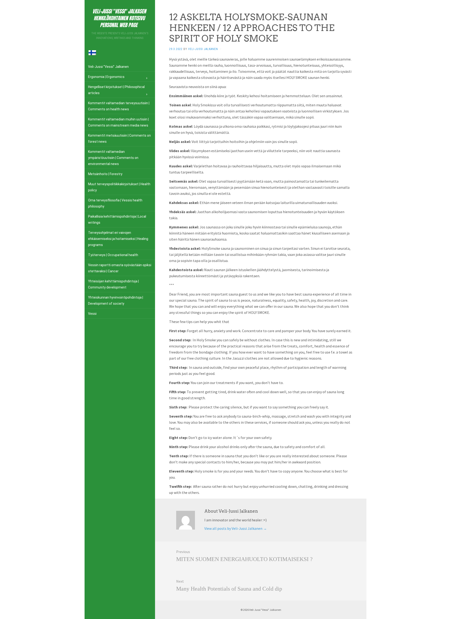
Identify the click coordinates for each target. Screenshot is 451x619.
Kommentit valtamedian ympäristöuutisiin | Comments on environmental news (113, 158)
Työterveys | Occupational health (113, 255)
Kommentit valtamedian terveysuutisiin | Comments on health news (118, 106)
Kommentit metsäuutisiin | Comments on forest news (119, 138)
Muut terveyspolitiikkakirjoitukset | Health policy (119, 187)
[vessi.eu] (120, 17)
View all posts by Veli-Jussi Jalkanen (235, 528)
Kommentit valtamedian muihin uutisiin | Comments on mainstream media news (118, 122)
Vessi (92, 313)
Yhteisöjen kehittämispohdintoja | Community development (113, 284)
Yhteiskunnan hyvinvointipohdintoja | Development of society (115, 300)
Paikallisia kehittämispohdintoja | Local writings (117, 219)
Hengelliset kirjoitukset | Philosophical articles (116, 90)
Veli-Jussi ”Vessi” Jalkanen (108, 67)
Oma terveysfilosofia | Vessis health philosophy (115, 203)
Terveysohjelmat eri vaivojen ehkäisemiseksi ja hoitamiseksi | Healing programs (118, 239)
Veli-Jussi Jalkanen (203, 49)
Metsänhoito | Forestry (105, 174)
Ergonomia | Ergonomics (106, 77)
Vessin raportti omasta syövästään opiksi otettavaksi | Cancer (119, 268)
